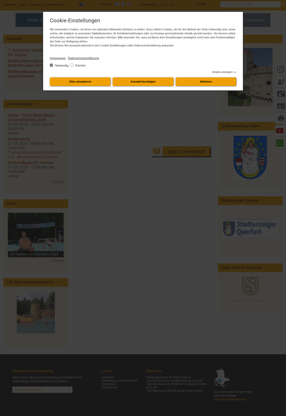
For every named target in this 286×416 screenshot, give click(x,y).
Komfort (80, 65)
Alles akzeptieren (80, 81)
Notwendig (61, 65)
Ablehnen (206, 81)
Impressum (58, 58)
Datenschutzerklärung (83, 58)
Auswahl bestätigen (143, 81)
